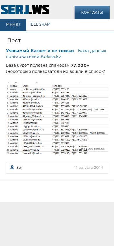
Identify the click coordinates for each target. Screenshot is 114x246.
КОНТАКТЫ (92, 12)
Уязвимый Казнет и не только (40, 51)
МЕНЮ (13, 25)
